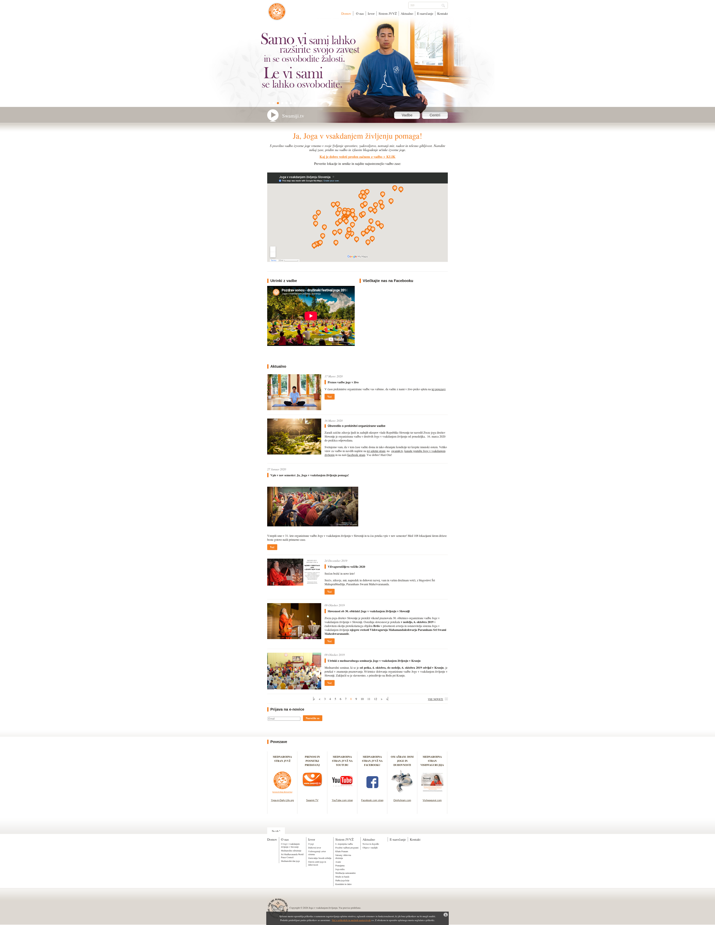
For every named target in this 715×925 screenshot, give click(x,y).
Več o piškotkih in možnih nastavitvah (351, 920)
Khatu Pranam (341, 851)
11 (368, 699)
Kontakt (442, 13)
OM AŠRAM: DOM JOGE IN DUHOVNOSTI (402, 761)
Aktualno (407, 13)
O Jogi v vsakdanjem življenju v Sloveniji (290, 845)
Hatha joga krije (342, 880)
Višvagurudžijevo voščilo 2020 (346, 566)
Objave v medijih (370, 847)
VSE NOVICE (435, 699)
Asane (338, 861)
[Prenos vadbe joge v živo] (294, 409)
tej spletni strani (376, 451)
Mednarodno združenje (291, 850)
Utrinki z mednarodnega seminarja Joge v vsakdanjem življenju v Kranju (374, 660)
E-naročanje (425, 13)
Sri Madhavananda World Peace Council (292, 856)
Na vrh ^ (276, 831)
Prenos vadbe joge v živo (343, 382)
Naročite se (313, 718)
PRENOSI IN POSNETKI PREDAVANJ (312, 761)
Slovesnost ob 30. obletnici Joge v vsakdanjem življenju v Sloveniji (369, 611)
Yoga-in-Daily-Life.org (282, 800)
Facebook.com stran (372, 800)
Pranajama (339, 865)
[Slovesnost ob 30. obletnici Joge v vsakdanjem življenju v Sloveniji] (294, 638)
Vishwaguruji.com (432, 800)
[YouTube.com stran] (342, 794)
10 (362, 699)
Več (329, 397)
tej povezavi (438, 389)
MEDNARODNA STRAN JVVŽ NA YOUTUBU (342, 761)
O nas (359, 13)
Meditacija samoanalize (345, 872)
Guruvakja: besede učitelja (319, 857)
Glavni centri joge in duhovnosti (317, 863)
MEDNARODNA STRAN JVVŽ (282, 761)
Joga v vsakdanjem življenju (277, 13)
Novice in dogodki (371, 843)
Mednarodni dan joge (290, 860)
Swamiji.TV (312, 800)
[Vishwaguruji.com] (432, 794)
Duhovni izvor (314, 847)
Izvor (371, 13)
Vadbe (407, 115)
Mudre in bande (342, 876)
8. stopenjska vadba (344, 843)
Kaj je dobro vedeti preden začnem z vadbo (351, 156)
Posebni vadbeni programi (346, 847)
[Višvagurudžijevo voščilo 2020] (294, 584)
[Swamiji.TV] (312, 794)
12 (375, 699)
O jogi (311, 843)
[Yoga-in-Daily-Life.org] (282, 794)
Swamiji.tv (293, 115)
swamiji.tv (397, 451)
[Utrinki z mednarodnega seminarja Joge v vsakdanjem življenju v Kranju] (294, 688)
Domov (346, 13)
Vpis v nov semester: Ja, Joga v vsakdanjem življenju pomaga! (309, 475)
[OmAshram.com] (402, 794)
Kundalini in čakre (343, 884)
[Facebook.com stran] (372, 794)
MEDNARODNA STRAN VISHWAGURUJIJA (432, 761)
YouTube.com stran (342, 800)
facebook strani (356, 455)
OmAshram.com (402, 800)
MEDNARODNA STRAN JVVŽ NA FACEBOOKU (372, 761)
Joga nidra (339, 869)
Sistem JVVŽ (388, 13)
